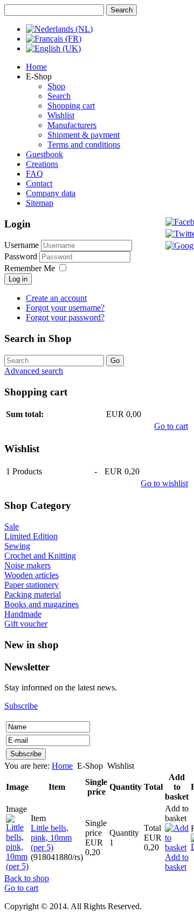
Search (59, 95)
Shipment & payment (83, 134)
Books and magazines (41, 604)
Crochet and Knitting (40, 555)
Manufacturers (71, 125)
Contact (39, 183)
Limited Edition (31, 536)
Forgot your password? (65, 317)
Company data (50, 193)
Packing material (32, 594)
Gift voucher (25, 623)
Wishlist (60, 115)
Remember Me (29, 268)
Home (36, 66)
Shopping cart (71, 105)
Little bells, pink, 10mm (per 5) (51, 837)
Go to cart (171, 426)
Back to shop (26, 878)
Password (21, 256)
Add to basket (177, 861)
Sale (11, 526)
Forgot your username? (65, 307)
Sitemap (39, 202)
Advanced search (33, 370)
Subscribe (21, 705)
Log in (18, 279)
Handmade (22, 614)
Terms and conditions (83, 144)
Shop (56, 86)
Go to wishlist (164, 483)
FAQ (34, 173)
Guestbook (44, 154)
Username (21, 245)
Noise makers (27, 565)
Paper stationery (31, 584)
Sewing (17, 545)
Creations (42, 164)
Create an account (56, 298)
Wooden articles (31, 575)
